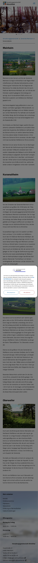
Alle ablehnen (27, 292)
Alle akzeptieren (11, 292)
